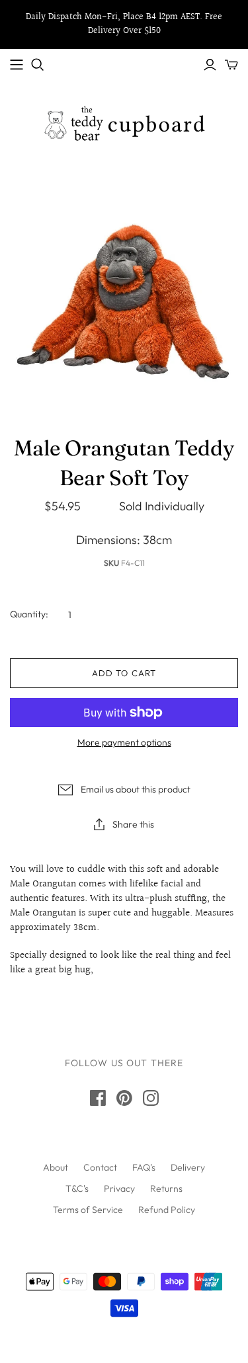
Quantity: (29, 614)
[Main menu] (16, 64)
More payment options (124, 742)
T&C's (77, 1188)
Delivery (188, 1167)
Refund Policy (166, 1210)
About (55, 1167)
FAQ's (143, 1167)
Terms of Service (88, 1210)
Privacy (119, 1188)
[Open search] (37, 64)
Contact (100, 1167)
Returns (166, 1188)
